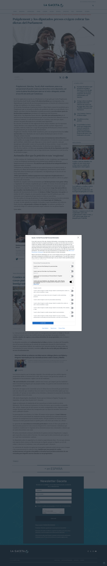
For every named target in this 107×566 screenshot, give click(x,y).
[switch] (71, 266)
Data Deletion (45, 328)
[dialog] (53, 283)
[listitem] (53, 263)
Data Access (53, 328)
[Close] (78, 238)
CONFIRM (43, 323)
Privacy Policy (62, 328)
